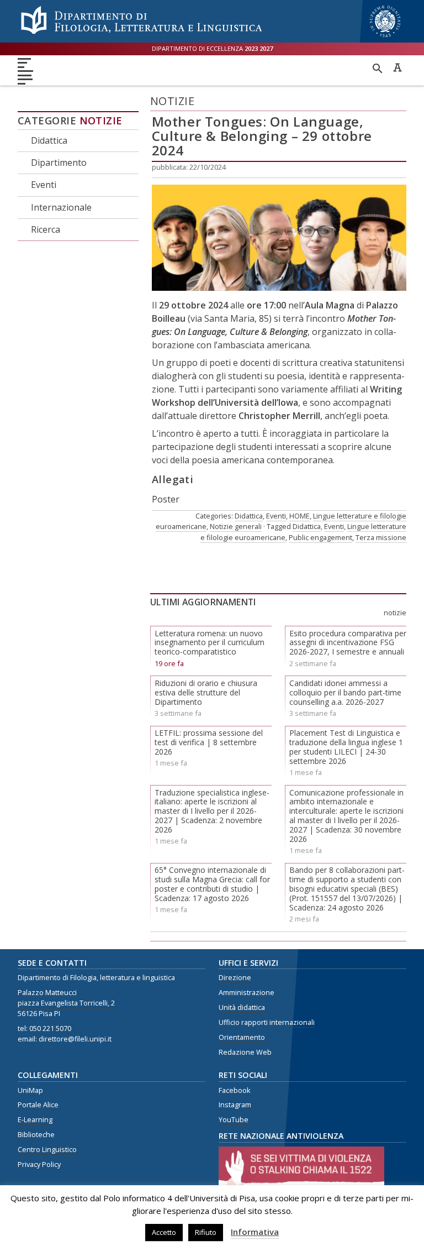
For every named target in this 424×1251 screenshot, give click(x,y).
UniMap (30, 1090)
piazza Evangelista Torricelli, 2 (66, 1003)
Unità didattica (242, 1007)
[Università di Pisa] (385, 38)
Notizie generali (236, 526)
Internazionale (61, 207)
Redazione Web (245, 1052)
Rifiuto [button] (205, 1232)
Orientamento (242, 1037)
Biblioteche (36, 1134)
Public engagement (320, 537)
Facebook (234, 1090)
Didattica (49, 140)
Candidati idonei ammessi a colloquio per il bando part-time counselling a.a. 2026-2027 (345, 692)
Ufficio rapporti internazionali (267, 1022)
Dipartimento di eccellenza (212, 48)
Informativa (255, 1231)
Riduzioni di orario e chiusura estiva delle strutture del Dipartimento (206, 692)
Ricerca (45, 229)
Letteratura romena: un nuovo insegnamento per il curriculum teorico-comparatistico (209, 642)
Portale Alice (38, 1104)
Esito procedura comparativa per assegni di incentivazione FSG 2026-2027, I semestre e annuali (347, 642)
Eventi (43, 185)
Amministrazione (246, 992)
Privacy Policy (39, 1164)
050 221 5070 (50, 1028)
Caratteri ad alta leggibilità (397, 67)
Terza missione (381, 537)
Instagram (235, 1104)
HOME (299, 516)
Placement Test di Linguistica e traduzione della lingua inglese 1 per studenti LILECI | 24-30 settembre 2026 (346, 746)
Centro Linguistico (47, 1149)
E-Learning (35, 1119)
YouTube (233, 1119)
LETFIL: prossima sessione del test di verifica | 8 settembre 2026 (209, 742)
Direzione (235, 977)
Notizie (101, 120)
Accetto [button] (164, 1232)
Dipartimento (59, 162)
